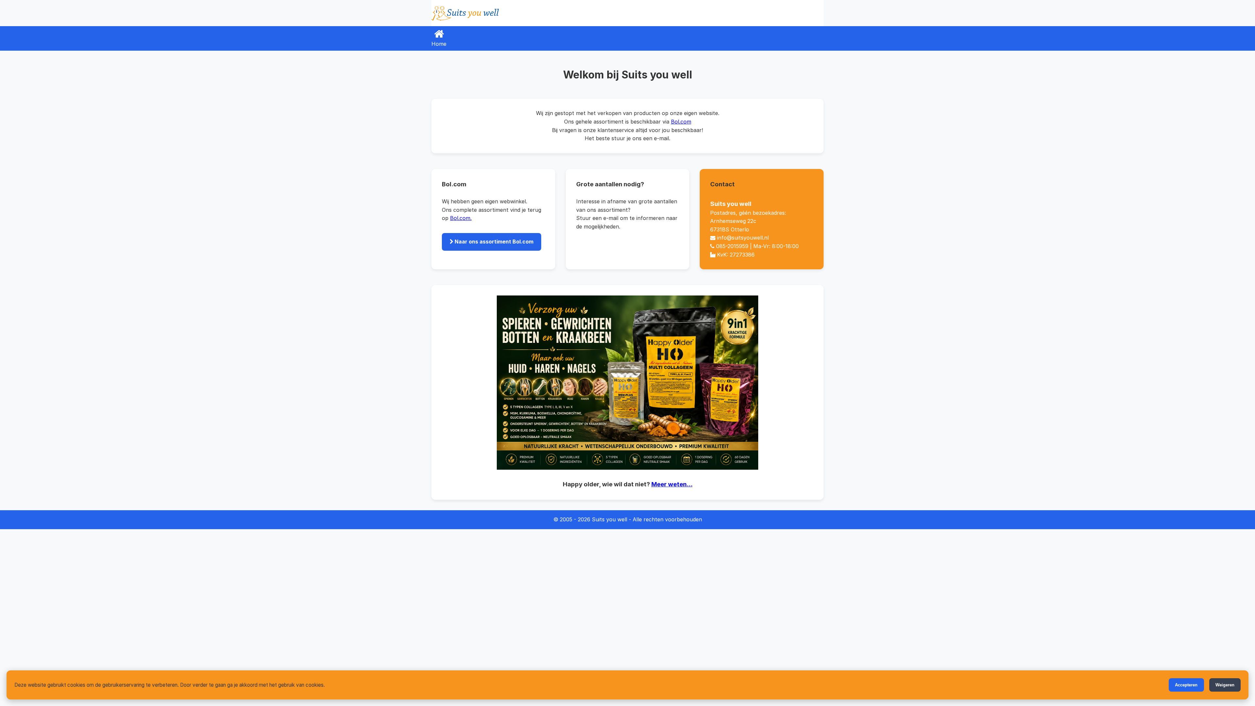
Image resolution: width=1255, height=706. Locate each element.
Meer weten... (672, 484)
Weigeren (1224, 684)
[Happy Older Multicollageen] (627, 382)
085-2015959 (732, 246)
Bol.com (681, 121)
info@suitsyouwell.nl (743, 237)
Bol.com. (461, 218)
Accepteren (1186, 684)
